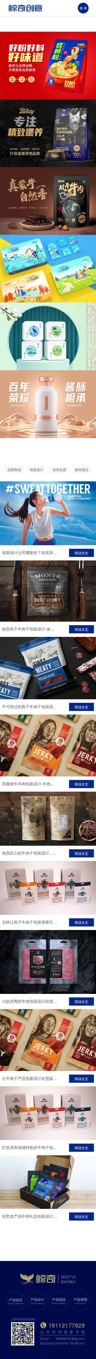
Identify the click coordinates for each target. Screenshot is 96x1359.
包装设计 (37, 469)
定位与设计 (68, 1281)
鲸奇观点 (82, 469)
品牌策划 (14, 469)
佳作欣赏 (59, 469)
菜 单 (83, 8)
